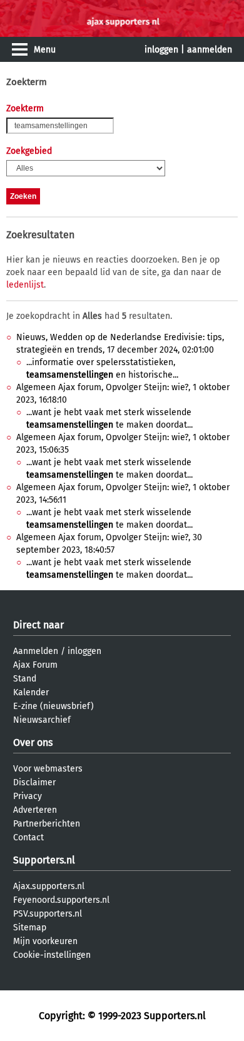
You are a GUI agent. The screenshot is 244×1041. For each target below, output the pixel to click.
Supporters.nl (44, 860)
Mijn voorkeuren (45, 941)
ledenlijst (25, 284)
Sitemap (29, 927)
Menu (45, 49)
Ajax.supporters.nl (48, 886)
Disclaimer (34, 782)
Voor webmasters (48, 768)
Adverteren (35, 810)
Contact (28, 837)
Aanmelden (35, 651)
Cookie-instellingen (52, 955)
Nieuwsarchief (42, 720)
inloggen (161, 49)
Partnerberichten (46, 823)
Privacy (27, 796)
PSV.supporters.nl (47, 913)
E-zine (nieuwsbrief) (53, 706)
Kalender (31, 692)
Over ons (33, 742)
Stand (24, 678)
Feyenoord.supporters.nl (61, 900)
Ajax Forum (35, 665)
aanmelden (209, 49)
